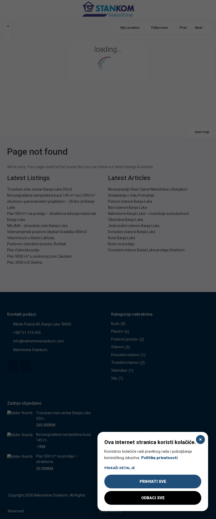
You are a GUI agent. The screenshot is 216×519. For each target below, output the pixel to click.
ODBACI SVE (153, 498)
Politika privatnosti (159, 457)
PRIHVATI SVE (153, 481)
